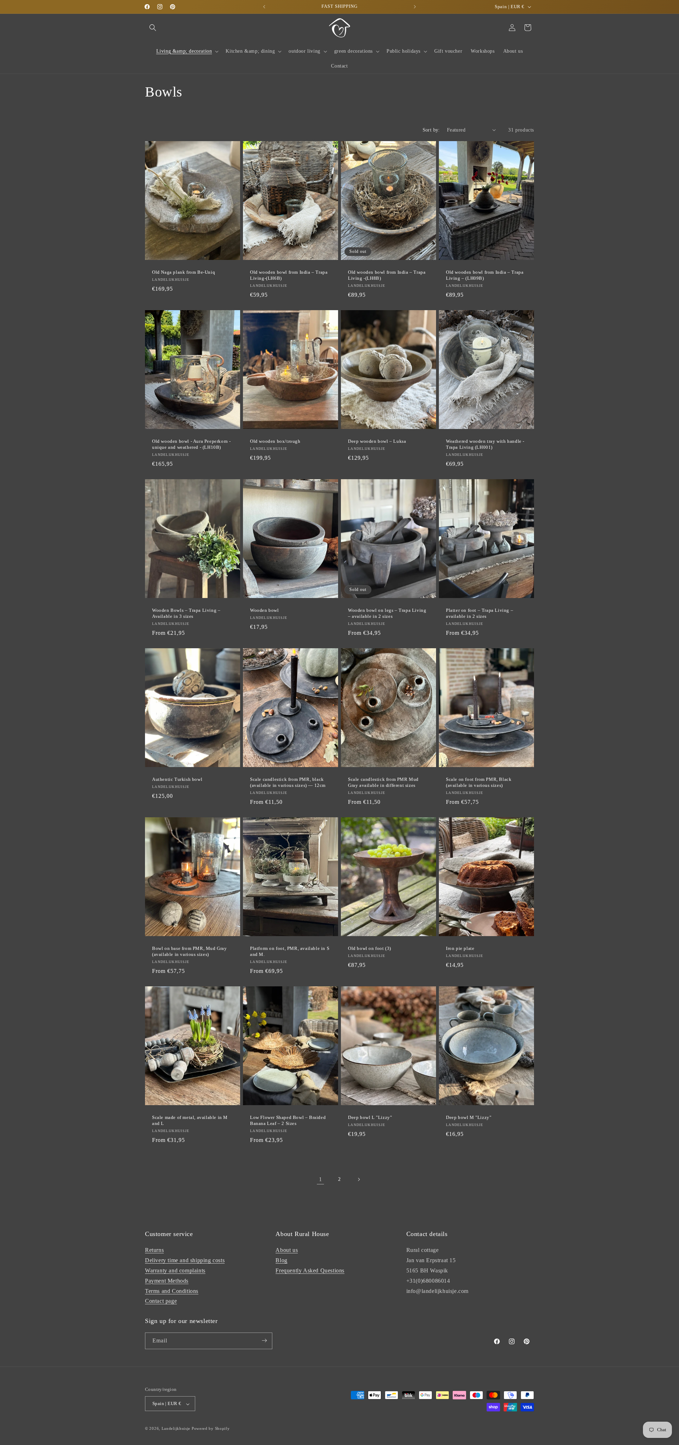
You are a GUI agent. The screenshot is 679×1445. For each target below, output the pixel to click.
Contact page (161, 1301)
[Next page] (358, 1179)
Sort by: (431, 130)
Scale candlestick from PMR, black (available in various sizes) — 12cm (288, 782)
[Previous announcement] (264, 6)
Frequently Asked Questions (309, 1270)
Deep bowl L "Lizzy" (370, 1117)
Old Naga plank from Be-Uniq (183, 272)
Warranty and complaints (175, 1270)
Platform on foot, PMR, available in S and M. (289, 951)
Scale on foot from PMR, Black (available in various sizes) (478, 782)
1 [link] (320, 1179)
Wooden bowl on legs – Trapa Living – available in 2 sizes (387, 613)
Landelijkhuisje (176, 1429)
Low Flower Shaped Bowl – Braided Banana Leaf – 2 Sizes (288, 1120)
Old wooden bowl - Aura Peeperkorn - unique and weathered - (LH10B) (191, 444)
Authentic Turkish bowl (177, 779)
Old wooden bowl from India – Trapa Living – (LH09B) (484, 275)
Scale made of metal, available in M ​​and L (190, 1120)
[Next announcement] (415, 6)
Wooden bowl (264, 610)
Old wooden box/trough (275, 441)
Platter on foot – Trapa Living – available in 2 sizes (479, 613)
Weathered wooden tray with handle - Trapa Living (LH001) (485, 444)
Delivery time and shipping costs (185, 1260)
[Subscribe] (264, 1340)
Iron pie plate (460, 948)
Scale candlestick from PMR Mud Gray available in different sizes (383, 782)
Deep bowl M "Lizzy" (468, 1117)
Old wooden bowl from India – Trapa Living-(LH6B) (288, 275)
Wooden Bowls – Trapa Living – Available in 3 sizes (186, 613)
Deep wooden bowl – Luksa (377, 441)
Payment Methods (166, 1280)
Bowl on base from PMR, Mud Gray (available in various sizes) (189, 951)
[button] (153, 27)
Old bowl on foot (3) (369, 948)
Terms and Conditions (171, 1291)
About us (286, 1250)
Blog (281, 1260)
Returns (154, 1250)
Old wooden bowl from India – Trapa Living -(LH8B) (386, 275)
